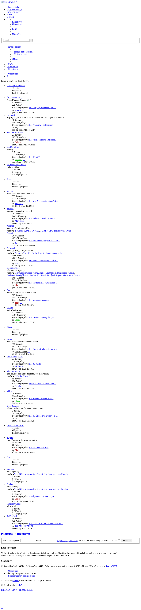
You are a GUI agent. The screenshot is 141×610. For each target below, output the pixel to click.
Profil (14, 29)
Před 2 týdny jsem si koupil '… (42, 107)
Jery (16, 127)
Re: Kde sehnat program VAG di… (44, 240)
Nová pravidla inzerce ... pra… (42, 496)
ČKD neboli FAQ (14, 98)
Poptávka (27, 376)
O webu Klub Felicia (16, 85)
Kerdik (18, 386)
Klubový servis (13, 371)
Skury (17, 320)
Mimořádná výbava (65, 273)
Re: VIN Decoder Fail (38, 447)
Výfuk (68, 231)
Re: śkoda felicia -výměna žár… (43, 283)
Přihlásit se (16, 24)
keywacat (19, 110)
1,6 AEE (35, 231)
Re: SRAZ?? (34, 157)
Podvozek (11, 248)
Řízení (41, 253)
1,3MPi (27, 231)
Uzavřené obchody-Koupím (56, 474)
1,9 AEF (44, 231)
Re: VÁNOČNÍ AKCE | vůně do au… (46, 523)
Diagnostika (51, 273)
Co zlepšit (11, 115)
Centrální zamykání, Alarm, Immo (29, 273)
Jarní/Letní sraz (13, 147)
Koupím (10, 469)
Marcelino (19, 221)
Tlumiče (27, 253)
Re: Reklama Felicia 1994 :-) (41, 398)
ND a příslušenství (27, 474)
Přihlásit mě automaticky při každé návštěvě (98, 540)
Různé (9, 327)
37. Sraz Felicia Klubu (16, 164)
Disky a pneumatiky (53, 253)
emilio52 (18, 159)
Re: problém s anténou (39, 300)
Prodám (10, 484)
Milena (18, 203)
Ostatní (10, 233)
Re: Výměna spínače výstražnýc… (44, 201)
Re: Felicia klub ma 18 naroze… (43, 140)
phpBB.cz (20, 585)
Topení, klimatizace (64, 275)
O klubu (10, 17)
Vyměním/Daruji (14, 504)
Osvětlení (11, 275)
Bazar (9, 457)
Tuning (10, 307)
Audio (9, 290)
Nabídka (18, 376)
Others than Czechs (15, 425)
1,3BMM (19, 231)
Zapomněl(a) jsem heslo (67, 540)
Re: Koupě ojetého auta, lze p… (43, 349)
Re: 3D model (35, 364)
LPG (51, 231)
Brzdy (34, 253)
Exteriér (10, 208)
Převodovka (59, 231)
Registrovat (17, 22)
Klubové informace (15, 132)
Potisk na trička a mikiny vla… (42, 383)
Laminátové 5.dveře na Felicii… (43, 218)
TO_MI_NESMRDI (24, 526)
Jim (16, 243)
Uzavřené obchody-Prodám (56, 489)
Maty (17, 285)
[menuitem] (22, 52)
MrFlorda (19, 366)
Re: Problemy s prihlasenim (41, 125)
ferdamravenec (21, 351)
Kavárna (10, 339)
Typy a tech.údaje (14, 9)
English (10, 437)
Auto (16, 474)
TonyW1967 (111, 566)
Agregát (10, 226)
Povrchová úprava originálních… (43, 260)
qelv (17, 418)
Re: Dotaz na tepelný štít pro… (42, 317)
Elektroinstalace (13, 268)
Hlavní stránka (13, 7)
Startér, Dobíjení (48, 275)
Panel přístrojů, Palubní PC (28, 275)
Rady (9, 179)
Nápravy (18, 253)
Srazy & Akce (13, 406)
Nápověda (16, 34)
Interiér (10, 191)
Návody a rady (13, 12)
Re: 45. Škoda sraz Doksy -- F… (43, 416)
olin (16, 263)
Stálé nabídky (12, 516)
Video (9, 391)
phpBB (15, 580)
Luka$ (18, 142)
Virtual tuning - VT (15, 356)
